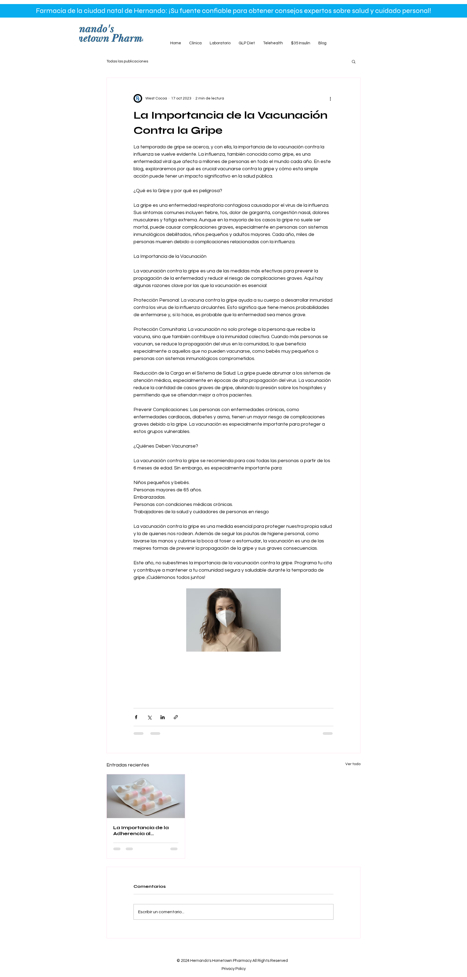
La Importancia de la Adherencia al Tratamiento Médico (141, 830)
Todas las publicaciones (127, 61)
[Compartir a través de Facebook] (136, 717)
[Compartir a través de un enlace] (175, 717)
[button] (353, 61)
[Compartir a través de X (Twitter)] (149, 717)
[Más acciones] (330, 98)
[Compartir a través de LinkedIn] (162, 717)
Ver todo (353, 764)
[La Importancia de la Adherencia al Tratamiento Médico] (146, 796)
